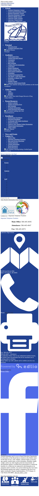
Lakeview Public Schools (15, 18)
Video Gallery (12, 127)
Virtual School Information (15, 126)
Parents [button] (6, 162)
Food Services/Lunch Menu (16, 109)
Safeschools (11, 190)
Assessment (11, 60)
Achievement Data (13, 56)
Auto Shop (11, 61)
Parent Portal (5, 484)
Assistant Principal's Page (15, 48)
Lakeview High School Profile (16, 83)
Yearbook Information (14, 108)
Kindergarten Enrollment (15, 118)
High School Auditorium (15, 71)
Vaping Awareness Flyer (15, 104)
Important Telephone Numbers (16, 139)
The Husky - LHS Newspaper (16, 76)
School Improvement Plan (15, 75)
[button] (7, 8)
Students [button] (6, 171)
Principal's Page (12, 47)
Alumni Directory (13, 142)
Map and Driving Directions (16, 141)
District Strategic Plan (14, 70)
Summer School (12, 81)
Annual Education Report (15, 58)
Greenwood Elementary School (17, 11)
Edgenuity (11, 177)
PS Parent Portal (12, 164)
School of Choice (13, 122)
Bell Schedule (12, 63)
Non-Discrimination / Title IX (9, 476)
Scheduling (11, 73)
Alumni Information (13, 144)
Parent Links (14, 485)
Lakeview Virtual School (15, 20)
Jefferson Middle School (15, 16)
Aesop (10, 184)
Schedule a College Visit (15, 78)
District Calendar (13, 103)
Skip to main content (7, 1)
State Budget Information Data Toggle (12, 200)
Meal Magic (11, 169)
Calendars (11, 167)
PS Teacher (11, 182)
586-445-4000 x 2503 (21, 472)
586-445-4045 (9, 312)
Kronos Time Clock (13, 192)
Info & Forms (12, 181)
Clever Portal (12, 185)
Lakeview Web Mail (14, 189)
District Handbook (13, 68)
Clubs (9, 91)
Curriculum (11, 66)
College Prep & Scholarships (16, 65)
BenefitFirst (11, 194)
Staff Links (34, 481)
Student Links (25, 484)
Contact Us (4, 215)
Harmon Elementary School (16, 13)
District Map (11, 138)
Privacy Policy (5, 371)
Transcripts (11, 79)
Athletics (10, 93)
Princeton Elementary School (16, 15)
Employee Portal (13, 187)
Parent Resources (13, 146)
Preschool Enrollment (14, 119)
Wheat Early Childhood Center (17, 21)
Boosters (10, 94)
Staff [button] (5, 179)
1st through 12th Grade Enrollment (18, 121)
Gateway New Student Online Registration (20, 124)
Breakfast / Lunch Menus (15, 166)
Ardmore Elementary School (16, 10)
